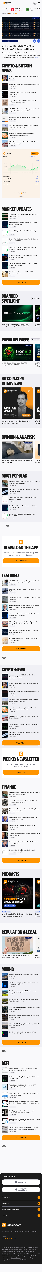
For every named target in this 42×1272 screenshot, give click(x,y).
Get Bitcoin (35, 153)
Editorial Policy (16, 1258)
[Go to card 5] (22, 196)
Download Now (21, 561)
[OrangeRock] (12, 13)
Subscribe (21, 772)
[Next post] (38, 41)
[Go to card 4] (21, 196)
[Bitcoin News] (7, 3)
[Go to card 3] (20, 196)
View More (21, 282)
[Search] (35, 3)
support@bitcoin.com (9, 1238)
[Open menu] (38, 3)
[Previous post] (34, 41)
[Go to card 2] (19, 196)
